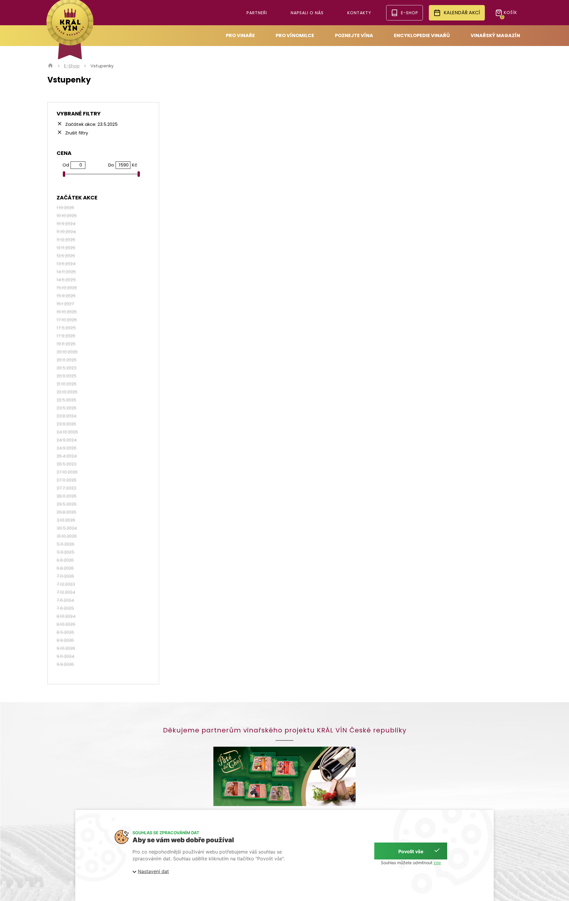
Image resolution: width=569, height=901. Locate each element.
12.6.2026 (66, 255)
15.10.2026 (67, 287)
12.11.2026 (66, 247)
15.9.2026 (66, 295)
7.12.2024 (66, 592)
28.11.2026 (66, 496)
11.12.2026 (66, 239)
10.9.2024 (66, 223)
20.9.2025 (66, 375)
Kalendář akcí (462, 12)
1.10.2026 (65, 207)
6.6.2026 (65, 560)
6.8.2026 (65, 568)
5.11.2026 (65, 544)
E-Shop (72, 66)
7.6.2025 (65, 608)
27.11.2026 (66, 480)
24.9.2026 (66, 448)
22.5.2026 (66, 399)
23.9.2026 (66, 423)
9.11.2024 (65, 656)
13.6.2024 (66, 263)
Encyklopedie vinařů (422, 35)
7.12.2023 (66, 584)
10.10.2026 (67, 215)
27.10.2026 (67, 472)
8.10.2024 (66, 616)
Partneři (257, 13)
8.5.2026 (65, 632)
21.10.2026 (66, 383)
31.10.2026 (67, 536)
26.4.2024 (67, 456)
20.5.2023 (66, 367)
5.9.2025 (65, 552)
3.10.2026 (66, 520)
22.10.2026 (67, 391)
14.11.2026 (66, 271)
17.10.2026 (67, 319)
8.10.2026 (66, 624)
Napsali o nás (307, 13)
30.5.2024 (67, 528)
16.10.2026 (67, 311)
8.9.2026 (65, 640)
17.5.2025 (66, 327)
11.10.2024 (66, 231)
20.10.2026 (67, 351)
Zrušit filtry (76, 132)
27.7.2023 (66, 488)
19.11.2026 (66, 343)
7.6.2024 (65, 600)
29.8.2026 (66, 512)
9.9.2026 (65, 664)
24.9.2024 (67, 439)
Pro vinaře (240, 35)
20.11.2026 (66, 359)
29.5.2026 (66, 504)
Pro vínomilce (295, 35)
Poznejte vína (354, 35)
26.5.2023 (66, 464)
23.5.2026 (66, 407)
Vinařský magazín (495, 35)
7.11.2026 (65, 576)
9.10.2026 (66, 648)
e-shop (409, 13)
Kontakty (359, 13)
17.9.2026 (66, 335)
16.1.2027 (65, 303)
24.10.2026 (67, 431)
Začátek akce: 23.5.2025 (91, 124)
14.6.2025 (66, 279)
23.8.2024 (66, 415)
